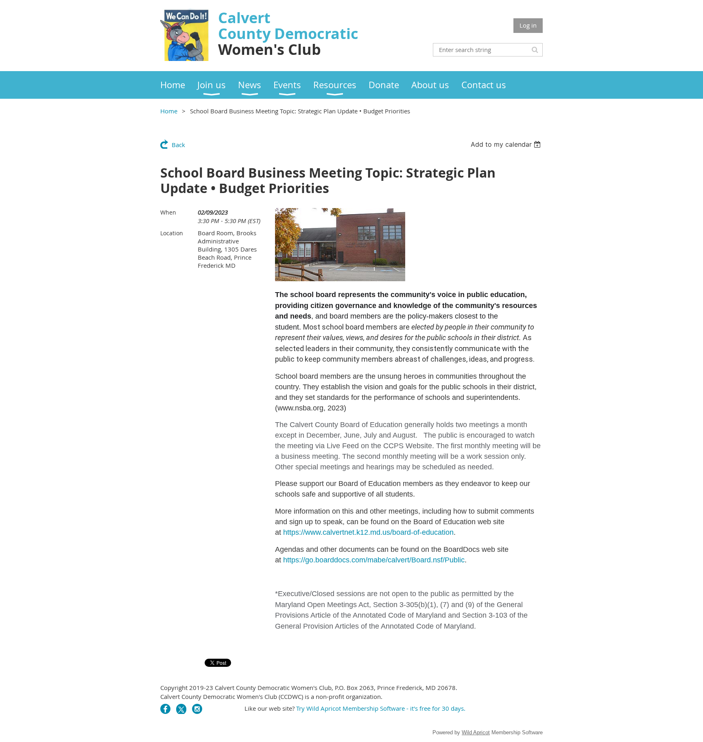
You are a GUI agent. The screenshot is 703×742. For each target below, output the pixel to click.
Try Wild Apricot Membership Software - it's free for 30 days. (381, 708)
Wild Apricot (476, 732)
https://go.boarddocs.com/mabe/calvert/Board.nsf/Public (374, 560)
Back (178, 145)
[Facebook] (165, 709)
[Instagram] (197, 709)
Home (168, 111)
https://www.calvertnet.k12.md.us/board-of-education (368, 532)
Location (171, 233)
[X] (181, 709)
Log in (528, 25)
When (168, 212)
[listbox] (507, 144)
